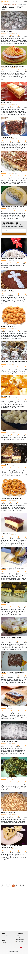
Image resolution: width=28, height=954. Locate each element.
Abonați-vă (14, 234)
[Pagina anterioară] (6, 885)
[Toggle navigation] (25, 2)
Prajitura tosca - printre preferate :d (12, 172)
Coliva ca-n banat (7, 290)
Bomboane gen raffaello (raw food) (12, 258)
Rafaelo (3, 431)
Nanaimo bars (5, 533)
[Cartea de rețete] (12, 1)
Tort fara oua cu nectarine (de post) (12, 66)
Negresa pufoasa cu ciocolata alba (12, 568)
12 (20, 886)
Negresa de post (6, 137)
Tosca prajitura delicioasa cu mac (12, 464)
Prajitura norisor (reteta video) (11, 637)
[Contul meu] (16, 1)
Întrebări (4, 940)
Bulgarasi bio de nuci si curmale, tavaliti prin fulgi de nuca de (14, 362)
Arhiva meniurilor (6, 938)
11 (16, 886)
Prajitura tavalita (6, 31)
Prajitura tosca (5, 603)
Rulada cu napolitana (8, 812)
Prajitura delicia (6, 102)
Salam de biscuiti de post (9, 778)
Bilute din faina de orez (8, 326)
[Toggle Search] (21, 1)
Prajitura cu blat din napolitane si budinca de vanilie (11, 846)
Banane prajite (5, 396)
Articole (4, 942)
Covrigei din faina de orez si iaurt (12, 498)
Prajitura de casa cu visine (9, 741)
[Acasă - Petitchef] (1, 4)
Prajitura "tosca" (6, 707)
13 (24, 886)
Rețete (3, 933)
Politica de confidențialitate (19, 936)
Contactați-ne (19, 933)
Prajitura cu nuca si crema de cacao (12, 672)
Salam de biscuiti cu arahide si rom (12, 206)
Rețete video (5, 935)
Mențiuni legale (19, 941)
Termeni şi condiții (20, 939)
